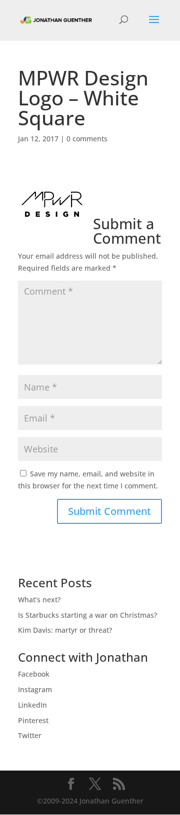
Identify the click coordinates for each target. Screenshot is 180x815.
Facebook (34, 674)
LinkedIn (32, 705)
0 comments (87, 138)
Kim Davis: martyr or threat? (65, 630)
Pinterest (33, 720)
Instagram (35, 689)
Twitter (30, 735)
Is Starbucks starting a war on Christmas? (87, 615)
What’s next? (39, 599)
